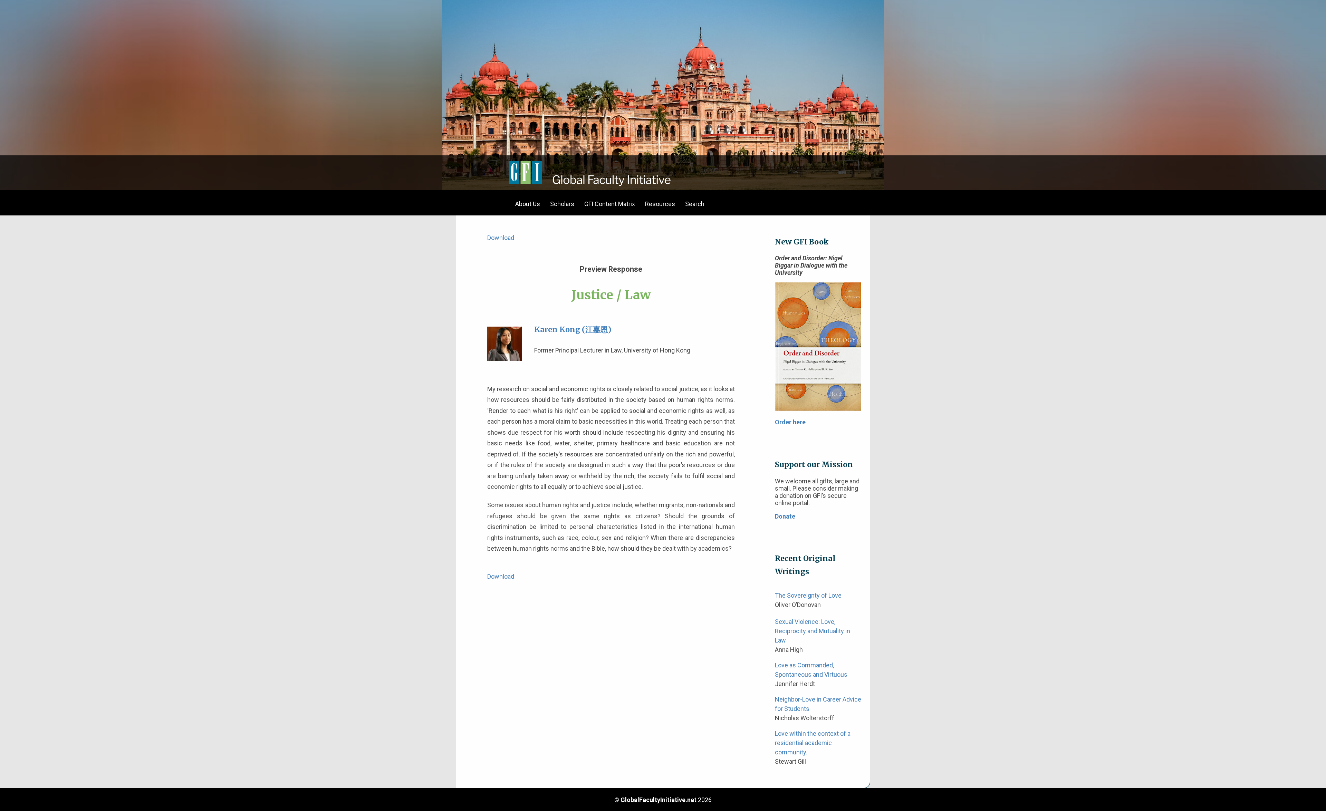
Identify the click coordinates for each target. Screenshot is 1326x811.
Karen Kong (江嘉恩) (573, 329)
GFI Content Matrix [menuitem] (609, 203)
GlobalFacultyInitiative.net (658, 799)
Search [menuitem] (694, 203)
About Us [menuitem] (527, 203)
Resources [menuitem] (660, 203)
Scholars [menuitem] (562, 203)
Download (500, 237)
